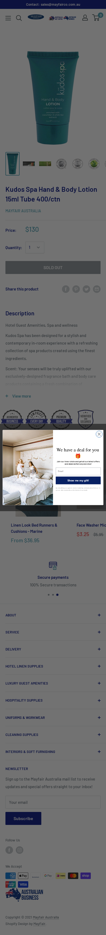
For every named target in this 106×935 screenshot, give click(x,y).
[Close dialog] (99, 434)
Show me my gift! (78, 480)
